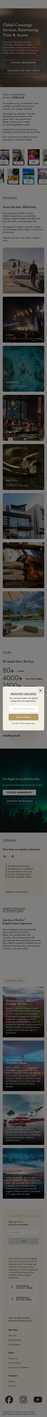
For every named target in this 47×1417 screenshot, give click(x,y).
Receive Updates (23, 717)
